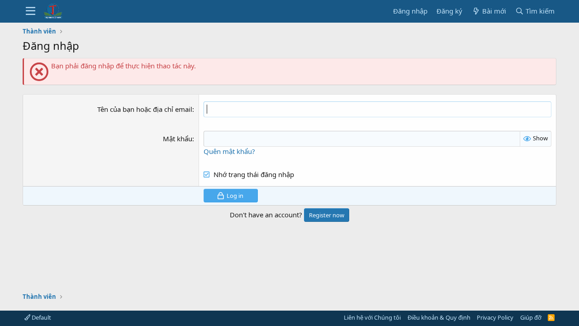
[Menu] (30, 11)
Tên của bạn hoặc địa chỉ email (144, 109)
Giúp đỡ (530, 317)
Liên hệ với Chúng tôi (372, 317)
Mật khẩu (177, 138)
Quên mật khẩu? (229, 151)
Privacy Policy (495, 317)
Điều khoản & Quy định (439, 317)
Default (40, 317)
